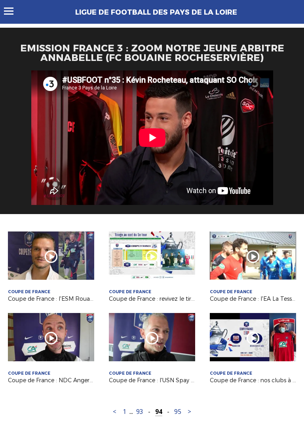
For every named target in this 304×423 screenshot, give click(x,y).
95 (177, 411)
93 (139, 411)
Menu (12, 11)
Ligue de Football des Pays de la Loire (156, 12)
